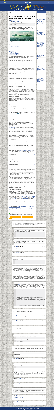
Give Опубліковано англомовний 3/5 (43, 320)
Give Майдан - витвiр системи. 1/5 (42, 252)
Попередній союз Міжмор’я (12, 127)
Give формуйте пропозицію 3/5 (43, 353)
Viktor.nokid (17, 252)
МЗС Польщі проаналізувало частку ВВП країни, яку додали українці (41, 49)
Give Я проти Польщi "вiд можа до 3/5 (43, 371)
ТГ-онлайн (10, 218)
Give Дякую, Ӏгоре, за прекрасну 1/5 (42, 267)
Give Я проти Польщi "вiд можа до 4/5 (44, 371)
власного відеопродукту (25, 198)
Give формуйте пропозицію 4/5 (44, 353)
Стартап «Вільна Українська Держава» (14, 54)
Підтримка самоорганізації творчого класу (14, 53)
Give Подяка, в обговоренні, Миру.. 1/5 (42, 315)
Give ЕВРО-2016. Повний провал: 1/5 (42, 358)
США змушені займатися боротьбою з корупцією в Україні (26, 150)
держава (11, 20)
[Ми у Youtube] (29, 2)
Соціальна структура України (12, 52)
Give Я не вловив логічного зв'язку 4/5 (44, 378)
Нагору (34, 96)
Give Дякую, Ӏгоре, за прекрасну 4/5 (44, 267)
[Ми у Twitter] (27, 2)
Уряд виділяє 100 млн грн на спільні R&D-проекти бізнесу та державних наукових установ (41, 39)
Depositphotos (30, 409)
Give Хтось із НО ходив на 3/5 (43, 401)
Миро (17, 320)
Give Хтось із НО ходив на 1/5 (42, 401)
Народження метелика (12, 47)
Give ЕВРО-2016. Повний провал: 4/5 (44, 358)
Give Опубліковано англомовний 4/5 (44, 320)
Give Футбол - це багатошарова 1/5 (42, 383)
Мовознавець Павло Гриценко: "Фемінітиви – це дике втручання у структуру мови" (41, 20)
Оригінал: (19, 284)
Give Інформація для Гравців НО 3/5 (43, 395)
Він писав (18, 113)
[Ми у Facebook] (26, 2)
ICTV (13, 198)
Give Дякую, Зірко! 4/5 (44, 283)
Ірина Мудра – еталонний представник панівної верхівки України (41, 69)
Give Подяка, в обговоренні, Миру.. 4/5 (44, 315)
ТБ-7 (9, 198)
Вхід (49, 0)
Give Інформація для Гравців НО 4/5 (44, 395)
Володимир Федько (19, 378)
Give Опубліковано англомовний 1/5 (42, 320)
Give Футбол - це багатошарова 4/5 (44, 383)
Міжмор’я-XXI (11, 49)
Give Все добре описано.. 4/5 (44, 246)
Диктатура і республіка (12, 51)
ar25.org (6, 2)
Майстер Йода (17, 358)
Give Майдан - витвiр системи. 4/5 (44, 252)
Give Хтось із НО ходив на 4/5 (44, 401)
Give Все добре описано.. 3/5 (43, 246)
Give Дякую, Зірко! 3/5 (43, 283)
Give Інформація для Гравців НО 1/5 (42, 395)
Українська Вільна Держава (15, 21)
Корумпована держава (12, 50)
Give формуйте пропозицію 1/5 (42, 353)
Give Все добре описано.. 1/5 (42, 246)
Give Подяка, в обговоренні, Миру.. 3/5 (43, 315)
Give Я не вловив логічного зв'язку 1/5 (42, 378)
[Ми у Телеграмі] (25, 2)
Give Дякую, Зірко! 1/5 (42, 283)
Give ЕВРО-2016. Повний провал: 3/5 (43, 358)
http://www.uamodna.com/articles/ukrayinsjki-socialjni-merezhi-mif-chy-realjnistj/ (25, 235)
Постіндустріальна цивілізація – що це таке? (14, 46)
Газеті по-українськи (31, 197)
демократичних (31, 83)
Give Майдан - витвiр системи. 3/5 (43, 252)
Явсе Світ (17, 246)
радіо (16, 198)
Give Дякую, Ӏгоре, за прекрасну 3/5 (43, 267)
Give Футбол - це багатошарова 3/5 (43, 383)
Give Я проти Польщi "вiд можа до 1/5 (42, 371)
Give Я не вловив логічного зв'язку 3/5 (43, 378)
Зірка (16, 315)
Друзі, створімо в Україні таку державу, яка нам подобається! (27, 196)
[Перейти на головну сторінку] (27, 7)
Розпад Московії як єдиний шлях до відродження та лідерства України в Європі (40, 65)
